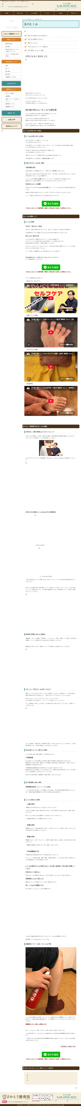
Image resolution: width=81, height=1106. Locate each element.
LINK (63, 1105)
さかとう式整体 (9, 93)
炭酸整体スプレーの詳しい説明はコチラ (36, 1024)
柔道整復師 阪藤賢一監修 (68, 1046)
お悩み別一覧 (11, 83)
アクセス (47, 13)
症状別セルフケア (11, 126)
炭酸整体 (7, 96)
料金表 (60, 13)
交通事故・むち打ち (10, 77)
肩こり (7, 68)
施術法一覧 (11, 113)
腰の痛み (7, 71)
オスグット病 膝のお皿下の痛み (12, 55)
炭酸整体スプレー (10, 106)
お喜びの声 (11, 119)
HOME (6, 13)
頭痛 (6, 65)
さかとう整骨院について (11, 34)
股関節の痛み (9, 43)
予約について (74, 13)
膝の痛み (7, 46)
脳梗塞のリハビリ (10, 103)
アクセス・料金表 (11, 27)
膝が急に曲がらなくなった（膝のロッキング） (12, 50)
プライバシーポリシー (56, 1105)
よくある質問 (34, 13)
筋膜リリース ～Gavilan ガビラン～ (12, 100)
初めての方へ (20, 13)
